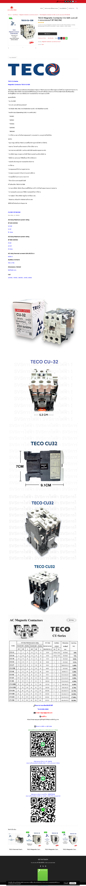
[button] (77, 8)
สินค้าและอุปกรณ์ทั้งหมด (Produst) (51, 8)
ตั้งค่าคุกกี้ (66, 883)
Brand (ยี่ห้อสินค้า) (63, 8)
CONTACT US (71, 8)
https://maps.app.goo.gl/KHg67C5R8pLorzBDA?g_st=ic (43, 719)
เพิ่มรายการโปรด (42, 38)
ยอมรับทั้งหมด (72, 883)
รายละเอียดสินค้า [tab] (12, 57)
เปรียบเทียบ (51, 38)
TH (77, 1)
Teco (42, 44)
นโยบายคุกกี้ (18, 883)
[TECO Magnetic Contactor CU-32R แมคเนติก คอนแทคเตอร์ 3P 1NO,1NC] (22, 31)
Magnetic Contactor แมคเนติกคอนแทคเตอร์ (51, 41)
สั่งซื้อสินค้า (48, 33)
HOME (41, 8)
